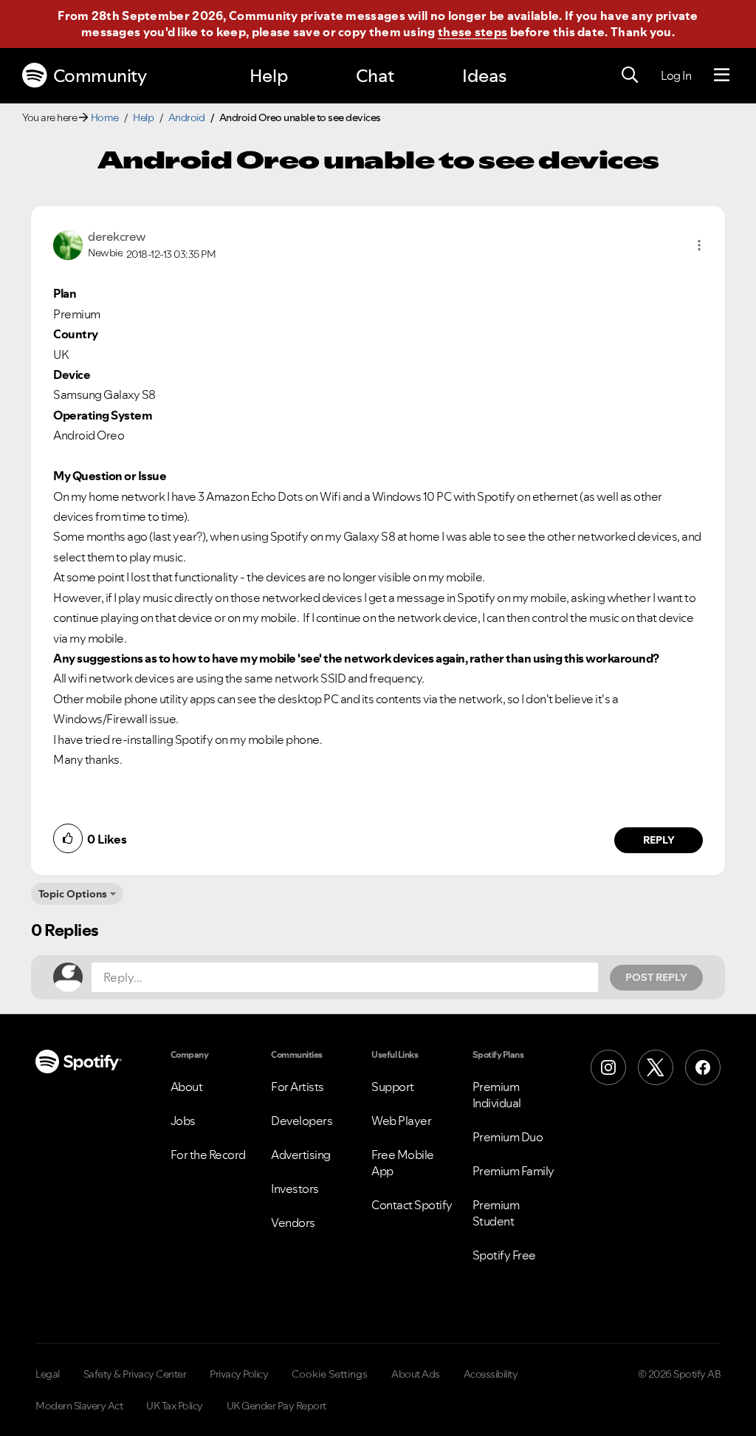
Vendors (293, 1222)
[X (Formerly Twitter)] (655, 1067)
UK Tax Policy (174, 1405)
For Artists (297, 1086)
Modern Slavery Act (79, 1405)
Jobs (183, 1120)
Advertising (301, 1154)
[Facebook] (703, 1067)
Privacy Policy (239, 1374)
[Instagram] (608, 1067)
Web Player (401, 1120)
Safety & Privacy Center (135, 1374)
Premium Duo (507, 1137)
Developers (301, 1120)
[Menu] (721, 75)
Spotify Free (504, 1255)
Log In (676, 75)
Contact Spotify (412, 1205)
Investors (295, 1188)
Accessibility (491, 1374)
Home (105, 117)
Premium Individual (496, 1094)
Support (392, 1086)
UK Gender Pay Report (276, 1405)
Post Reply (656, 977)
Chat (375, 76)
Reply (659, 839)
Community (100, 76)
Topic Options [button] (72, 893)
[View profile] (68, 244)
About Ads (415, 1374)
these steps (472, 32)
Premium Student (496, 1213)
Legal (47, 1374)
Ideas (484, 76)
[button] (699, 245)
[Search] (629, 75)
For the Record (208, 1154)
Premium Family (513, 1171)
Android (186, 117)
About (187, 1086)
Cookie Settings (330, 1374)
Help (269, 76)
